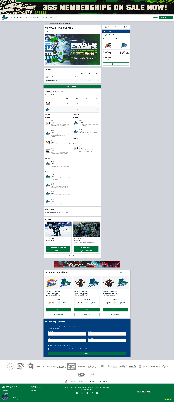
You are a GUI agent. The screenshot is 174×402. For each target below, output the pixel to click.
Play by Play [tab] (56, 91)
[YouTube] (97, 393)
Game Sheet (52, 31)
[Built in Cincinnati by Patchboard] (144, 391)
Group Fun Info (87, 247)
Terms (96, 387)
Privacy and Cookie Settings (87, 389)
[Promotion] (87, 7)
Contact (66, 387)
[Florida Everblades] (4, 17)
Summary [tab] (48, 91)
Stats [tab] (62, 91)
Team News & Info (21, 17)
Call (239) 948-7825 (87, 251)
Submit (87, 353)
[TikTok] (92, 393)
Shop (49, 17)
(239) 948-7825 (5, 393)
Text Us (169, 399)
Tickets (11, 17)
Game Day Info (32, 17)
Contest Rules (73, 387)
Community (42, 17)
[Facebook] (77, 393)
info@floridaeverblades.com (8, 395)
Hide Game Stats (71, 86)
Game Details (59, 314)
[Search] (55, 17)
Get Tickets (165, 17)
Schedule (155, 17)
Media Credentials (82, 387)
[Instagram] (82, 393)
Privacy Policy (91, 387)
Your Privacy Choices (104, 387)
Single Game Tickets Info (59, 247)
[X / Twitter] (87, 393)
